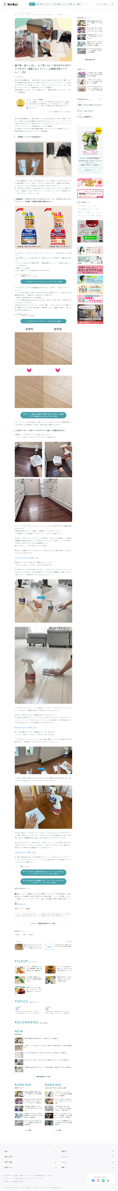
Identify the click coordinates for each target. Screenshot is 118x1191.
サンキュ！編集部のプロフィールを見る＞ (59, 111)
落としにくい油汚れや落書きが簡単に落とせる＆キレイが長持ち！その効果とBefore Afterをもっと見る (43, 415)
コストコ (99, 212)
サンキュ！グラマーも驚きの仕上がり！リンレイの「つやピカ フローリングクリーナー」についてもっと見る (43, 873)
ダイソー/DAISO (92, 206)
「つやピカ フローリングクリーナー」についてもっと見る (43, 282)
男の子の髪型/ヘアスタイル (85, 209)
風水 (97, 209)
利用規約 (21, 1175)
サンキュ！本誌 (90, 215)
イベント (80, 215)
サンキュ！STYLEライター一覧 (34, 1178)
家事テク (32, 4)
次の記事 (69, 941)
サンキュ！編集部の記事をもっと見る (43, 923)
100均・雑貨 (57, 4)
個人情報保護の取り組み (17, 1181)
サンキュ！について (9, 1178)
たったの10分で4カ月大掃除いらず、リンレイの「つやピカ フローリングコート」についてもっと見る (43, 881)
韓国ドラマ (81, 212)
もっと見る (28, 1130)
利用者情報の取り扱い (40, 1175)
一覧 (100, 99)
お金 (6, 1151)
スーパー (64, 4)
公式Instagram (32, 108)
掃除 (28, 12)
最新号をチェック (90, 170)
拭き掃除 (30, 934)
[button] (26, 4)
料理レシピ (72, 4)
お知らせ (50, 1175)
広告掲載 (15, 1175)
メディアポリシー (29, 1175)
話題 (78, 4)
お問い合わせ (7, 1175)
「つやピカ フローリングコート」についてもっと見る (43, 321)
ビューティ (48, 4)
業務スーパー (90, 212)
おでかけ (99, 215)
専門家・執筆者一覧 (20, 1178)
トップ (83, 4)
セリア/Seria (81, 206)
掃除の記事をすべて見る (43, 1076)
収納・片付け (40, 4)
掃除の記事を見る (90, 59)
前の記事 (18, 941)
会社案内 (6, 1181)
